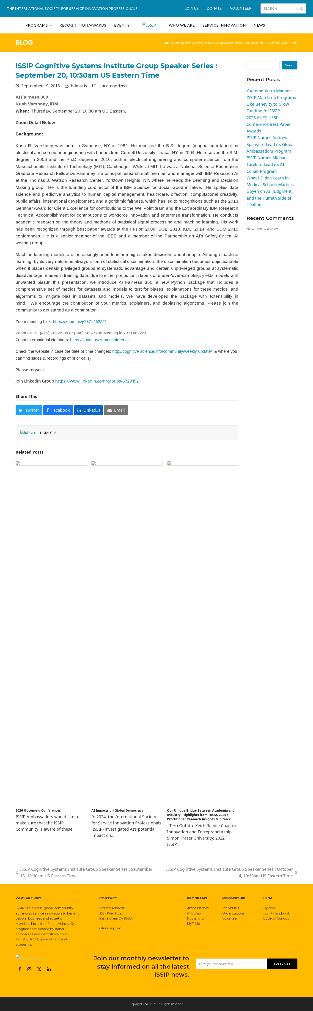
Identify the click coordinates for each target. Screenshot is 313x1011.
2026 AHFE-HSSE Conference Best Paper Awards (269, 124)
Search (289, 65)
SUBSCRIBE (282, 964)
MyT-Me (193, 924)
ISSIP (146, 1004)
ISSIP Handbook (276, 913)
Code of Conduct (277, 918)
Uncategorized (113, 85)
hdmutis (79, 85)
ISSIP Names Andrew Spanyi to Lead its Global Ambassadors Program (271, 144)
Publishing (195, 918)
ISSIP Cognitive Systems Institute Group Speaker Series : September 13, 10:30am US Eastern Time (84, 872)
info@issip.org (110, 928)
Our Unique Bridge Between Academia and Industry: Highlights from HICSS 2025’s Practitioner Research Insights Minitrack (201, 814)
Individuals (230, 908)
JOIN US (192, 8)
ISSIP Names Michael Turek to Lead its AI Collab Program (267, 164)
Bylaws (269, 908)
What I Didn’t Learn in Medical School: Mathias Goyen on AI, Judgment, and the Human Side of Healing (270, 191)
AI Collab (194, 913)
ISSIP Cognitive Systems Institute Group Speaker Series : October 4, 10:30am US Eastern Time (227, 872)
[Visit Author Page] (28, 432)
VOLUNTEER (241, 8)
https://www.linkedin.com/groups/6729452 (97, 381)
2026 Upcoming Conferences (38, 810)
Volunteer (230, 918)
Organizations (233, 913)
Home (165, 43)
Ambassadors (198, 908)
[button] (29, 410)
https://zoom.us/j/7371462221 (80, 321)
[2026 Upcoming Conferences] (51, 632)
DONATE (214, 8)
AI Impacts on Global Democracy (117, 810)
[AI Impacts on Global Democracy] (126, 632)
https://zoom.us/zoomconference (100, 340)
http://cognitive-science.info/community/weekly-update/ (162, 351)
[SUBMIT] (301, 8)
